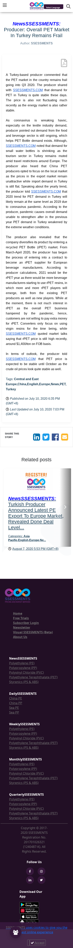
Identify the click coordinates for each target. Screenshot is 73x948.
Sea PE (14, 708)
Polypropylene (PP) (23, 668)
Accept (39, 943)
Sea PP (14, 712)
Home (17, 613)
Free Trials (21, 618)
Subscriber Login (26, 623)
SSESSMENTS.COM (28, 90)
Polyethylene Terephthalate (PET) (33, 677)
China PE (15, 698)
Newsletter (21, 627)
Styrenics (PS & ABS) (24, 682)
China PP (15, 703)
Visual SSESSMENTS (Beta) (33, 632)
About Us (20, 637)
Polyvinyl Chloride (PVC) (26, 672)
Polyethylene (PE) (21, 663)
